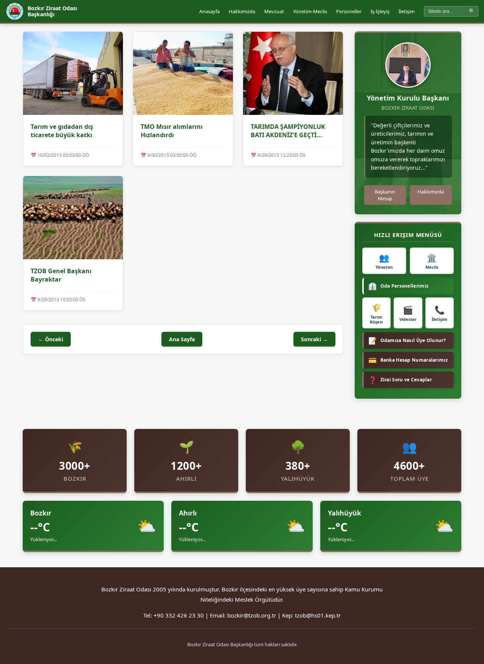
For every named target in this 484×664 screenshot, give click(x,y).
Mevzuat (274, 11)
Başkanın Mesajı (385, 195)
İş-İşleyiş (380, 11)
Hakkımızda (242, 11)
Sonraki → (314, 339)
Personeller (348, 11)
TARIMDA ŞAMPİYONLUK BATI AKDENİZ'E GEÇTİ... (288, 130)
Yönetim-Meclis (310, 11)
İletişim (407, 11)
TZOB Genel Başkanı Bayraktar (61, 275)
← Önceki (50, 339)
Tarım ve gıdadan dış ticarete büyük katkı (62, 130)
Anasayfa (209, 11)
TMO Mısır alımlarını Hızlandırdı (172, 130)
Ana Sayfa (182, 339)
